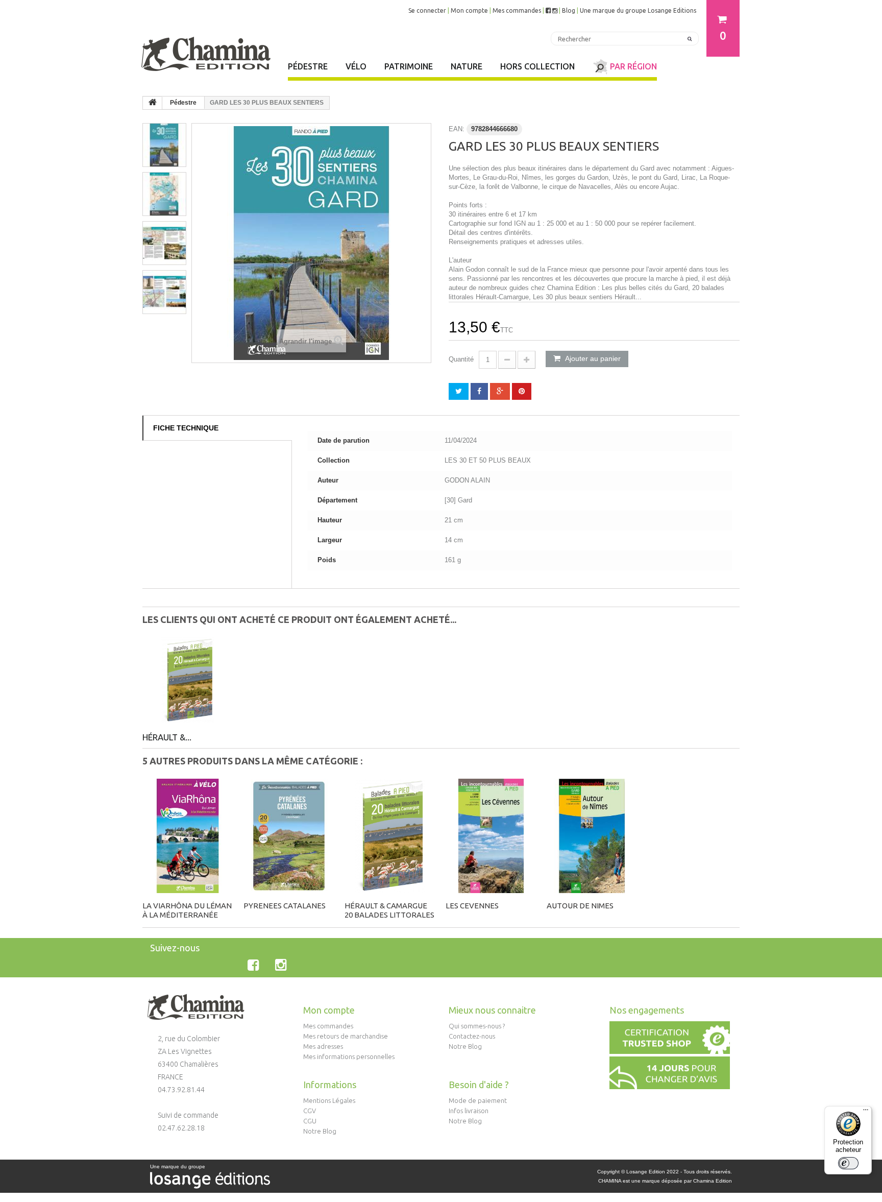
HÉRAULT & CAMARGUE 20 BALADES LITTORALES (389, 910)
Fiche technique (185, 428)
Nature (466, 66)
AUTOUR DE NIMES (580, 905)
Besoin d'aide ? (479, 1084)
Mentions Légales (329, 1100)
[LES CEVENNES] (491, 836)
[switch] (848, 1163)
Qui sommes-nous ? (477, 1025)
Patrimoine (408, 66)
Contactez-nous (472, 1036)
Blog (568, 10)
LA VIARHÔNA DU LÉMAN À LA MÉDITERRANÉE (187, 910)
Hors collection (537, 66)
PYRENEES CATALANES (284, 905)
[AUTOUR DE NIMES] (592, 836)
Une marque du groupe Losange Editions (638, 10)
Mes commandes (517, 10)
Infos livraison (468, 1110)
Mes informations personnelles (349, 1056)
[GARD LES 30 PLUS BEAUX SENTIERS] (164, 145)
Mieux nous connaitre (492, 1010)
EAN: (456, 129)
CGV (309, 1110)
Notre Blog (465, 1046)
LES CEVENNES (472, 905)
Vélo (356, 66)
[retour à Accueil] (152, 103)
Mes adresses (323, 1046)
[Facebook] (255, 965)
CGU (309, 1120)
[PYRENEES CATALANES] (288, 836)
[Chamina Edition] (206, 49)
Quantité (461, 359)
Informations (329, 1084)
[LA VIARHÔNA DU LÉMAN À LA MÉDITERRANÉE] (187, 836)
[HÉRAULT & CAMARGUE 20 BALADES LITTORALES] (187, 680)
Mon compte (469, 10)
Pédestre (308, 66)
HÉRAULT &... (166, 737)
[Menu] (866, 1112)
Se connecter (427, 10)
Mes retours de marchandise (345, 1036)
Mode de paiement (478, 1100)
